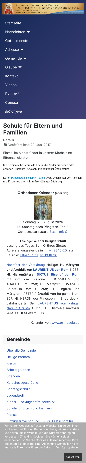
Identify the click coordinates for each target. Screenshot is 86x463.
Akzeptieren (73, 456)
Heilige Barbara (18, 357)
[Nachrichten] (27, 32)
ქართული (13, 111)
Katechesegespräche (22, 383)
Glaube (11, 67)
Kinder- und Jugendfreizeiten (29, 402)
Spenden (13, 376)
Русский (12, 94)
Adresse (12, 49)
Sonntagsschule (18, 389)
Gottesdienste (16, 41)
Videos (11, 85)
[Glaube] (19, 67)
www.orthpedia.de (65, 323)
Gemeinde (13, 58)
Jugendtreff (15, 395)
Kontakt (11, 76)
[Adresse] (21, 49)
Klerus (11, 363)
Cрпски (11, 102)
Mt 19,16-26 (48, 255)
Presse (12, 415)
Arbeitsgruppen (18, 370)
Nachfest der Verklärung (26, 265)
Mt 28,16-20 (58, 250)
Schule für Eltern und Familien (29, 408)
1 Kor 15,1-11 (29, 255)
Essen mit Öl (58, 232)
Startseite (13, 23)
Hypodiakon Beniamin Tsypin (28, 177)
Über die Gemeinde (21, 350)
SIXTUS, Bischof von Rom (58, 274)
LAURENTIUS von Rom (51, 270)
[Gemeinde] (24, 58)
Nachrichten (15, 32)
